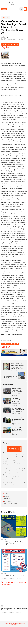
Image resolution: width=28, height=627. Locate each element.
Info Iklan (13, 4)
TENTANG (7, 493)
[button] (25, 9)
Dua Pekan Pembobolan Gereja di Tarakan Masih (18, 400)
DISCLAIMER (7, 501)
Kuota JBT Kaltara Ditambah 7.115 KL (12, 576)
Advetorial (5, 17)
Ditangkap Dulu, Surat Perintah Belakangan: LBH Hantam (18, 419)
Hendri (4, 539)
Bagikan (5, 47)
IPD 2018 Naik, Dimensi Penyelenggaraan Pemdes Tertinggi (14, 609)
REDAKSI (6, 496)
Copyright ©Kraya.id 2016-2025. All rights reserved (14, 624)
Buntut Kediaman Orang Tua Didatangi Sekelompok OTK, (18, 410)
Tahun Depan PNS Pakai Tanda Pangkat (10, 377)
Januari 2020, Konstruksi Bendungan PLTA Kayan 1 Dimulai (12, 543)
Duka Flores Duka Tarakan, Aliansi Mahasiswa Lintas (17, 429)
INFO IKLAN (7, 499)
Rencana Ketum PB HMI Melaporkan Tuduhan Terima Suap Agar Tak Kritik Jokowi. (17, 368)
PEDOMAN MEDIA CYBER (10, 504)
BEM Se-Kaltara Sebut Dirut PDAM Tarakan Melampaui (17, 390)
